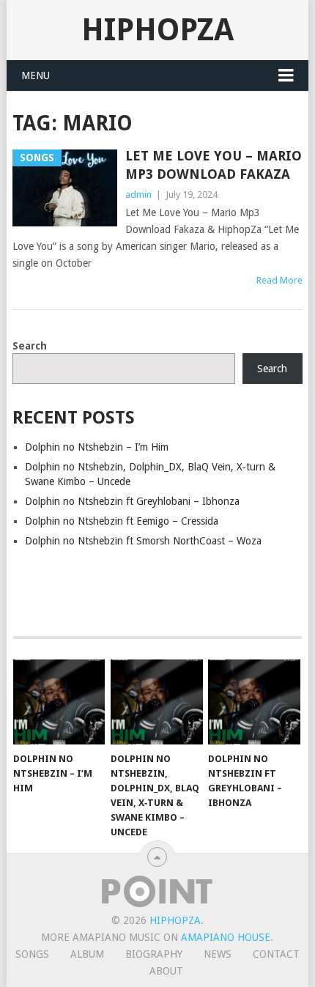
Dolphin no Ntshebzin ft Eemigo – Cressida (121, 521)
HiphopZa (157, 30)
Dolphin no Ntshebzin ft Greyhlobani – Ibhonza (132, 501)
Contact (276, 954)
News (217, 954)
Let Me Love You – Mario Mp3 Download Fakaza (213, 165)
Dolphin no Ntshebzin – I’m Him (96, 447)
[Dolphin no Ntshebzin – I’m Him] (59, 702)
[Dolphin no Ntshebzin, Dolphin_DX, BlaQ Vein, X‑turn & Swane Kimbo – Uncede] (156, 702)
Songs (32, 954)
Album (87, 954)
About (166, 971)
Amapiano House (225, 937)
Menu (35, 75)
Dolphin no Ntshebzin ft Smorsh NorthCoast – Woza (143, 541)
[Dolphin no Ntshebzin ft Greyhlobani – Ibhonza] (254, 702)
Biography (153, 954)
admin (138, 194)
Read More (279, 280)
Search (29, 346)
